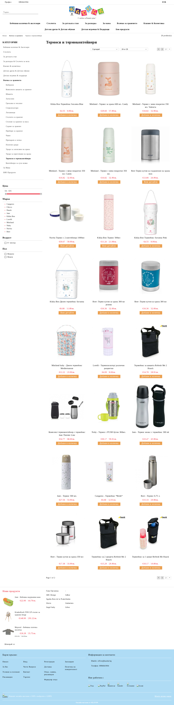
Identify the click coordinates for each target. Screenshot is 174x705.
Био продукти (122, 29)
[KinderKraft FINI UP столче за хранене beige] (8, 617)
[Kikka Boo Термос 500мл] (109, 212)
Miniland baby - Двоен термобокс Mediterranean (67, 366)
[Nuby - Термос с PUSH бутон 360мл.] (109, 406)
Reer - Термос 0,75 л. (150, 496)
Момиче (10, 254)
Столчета (51, 23)
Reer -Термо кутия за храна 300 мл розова (109, 303)
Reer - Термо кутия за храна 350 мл (67, 557)
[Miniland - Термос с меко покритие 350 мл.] (109, 145)
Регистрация (49, 662)
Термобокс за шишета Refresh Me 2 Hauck (150, 366)
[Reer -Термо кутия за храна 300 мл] (150, 276)
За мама (107, 23)
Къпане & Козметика (154, 23)
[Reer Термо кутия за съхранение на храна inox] (150, 145)
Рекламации (8, 677)
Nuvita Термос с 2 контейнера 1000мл (66, 238)
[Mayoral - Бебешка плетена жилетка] (8, 632)
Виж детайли (151, 182)
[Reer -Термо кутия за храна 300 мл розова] (109, 276)
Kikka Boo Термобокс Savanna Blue (67, 104)
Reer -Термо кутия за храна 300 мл (151, 302)
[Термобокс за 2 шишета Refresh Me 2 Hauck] (109, 532)
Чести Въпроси (29, 667)
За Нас (5, 667)
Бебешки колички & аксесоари (25, 23)
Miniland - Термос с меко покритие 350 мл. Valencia (150, 105)
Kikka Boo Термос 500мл (108, 238)
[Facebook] (170, 2)
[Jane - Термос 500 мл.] (67, 472)
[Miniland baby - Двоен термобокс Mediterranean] (67, 341)
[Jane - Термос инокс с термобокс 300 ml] (150, 407)
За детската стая (70, 23)
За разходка (90, 23)
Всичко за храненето (127, 23)
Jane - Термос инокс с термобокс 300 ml (150, 432)
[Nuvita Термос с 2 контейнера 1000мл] (67, 212)
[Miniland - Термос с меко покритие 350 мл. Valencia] (150, 79)
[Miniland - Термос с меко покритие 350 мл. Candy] (67, 145)
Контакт (26, 672)
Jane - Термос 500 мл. (67, 496)
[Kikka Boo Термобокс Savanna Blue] (67, 79)
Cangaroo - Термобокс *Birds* (109, 496)
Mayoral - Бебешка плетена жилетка (26, 628)
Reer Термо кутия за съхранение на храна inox (150, 172)
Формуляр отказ (50, 680)
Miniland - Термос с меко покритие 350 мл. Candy (67, 172)
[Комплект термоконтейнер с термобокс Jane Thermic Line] (67, 406)
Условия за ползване (11, 672)
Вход (25, 662)
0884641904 (23, 2)
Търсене (26, 677)
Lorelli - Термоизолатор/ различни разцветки (108, 366)
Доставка (48, 667)
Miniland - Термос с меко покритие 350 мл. (109, 172)
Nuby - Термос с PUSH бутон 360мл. (109, 432)
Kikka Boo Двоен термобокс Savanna (67, 302)
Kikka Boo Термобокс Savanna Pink (150, 238)
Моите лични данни (163, 696)
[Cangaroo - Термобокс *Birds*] (108, 472)
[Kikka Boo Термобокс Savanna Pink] (150, 212)
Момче (10, 257)
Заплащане (69, 662)
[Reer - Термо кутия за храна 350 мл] (67, 532)
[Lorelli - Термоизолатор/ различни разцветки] (109, 341)
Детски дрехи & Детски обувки (60, 29)
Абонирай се (9, 644)
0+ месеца (11, 243)
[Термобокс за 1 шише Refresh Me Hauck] (150, 532)
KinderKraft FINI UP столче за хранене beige (27, 613)
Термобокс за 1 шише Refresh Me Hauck (150, 557)
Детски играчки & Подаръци (95, 29)
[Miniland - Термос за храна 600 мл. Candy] (109, 79)
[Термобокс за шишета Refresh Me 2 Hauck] (150, 341)
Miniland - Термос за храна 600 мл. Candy (109, 104)
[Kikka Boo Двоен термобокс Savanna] (67, 276)
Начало (5, 662)
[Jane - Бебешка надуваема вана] (8, 601)
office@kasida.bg (104, 661)
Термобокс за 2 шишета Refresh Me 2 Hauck (109, 558)
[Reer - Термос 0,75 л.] (150, 472)
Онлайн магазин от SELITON (87, 702)
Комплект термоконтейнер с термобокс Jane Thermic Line (67, 433)
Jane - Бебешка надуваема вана (27, 597)
